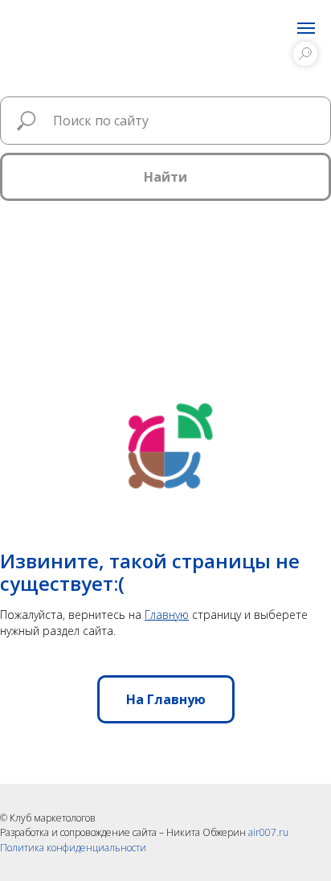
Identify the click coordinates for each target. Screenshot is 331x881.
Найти (165, 177)
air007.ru (268, 832)
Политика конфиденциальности (73, 847)
